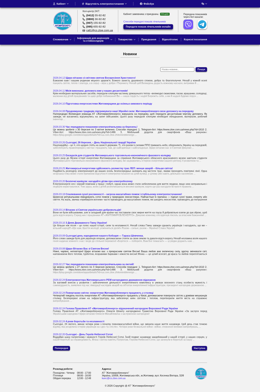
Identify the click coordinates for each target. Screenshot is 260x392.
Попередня (61, 348)
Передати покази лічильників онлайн (148, 26)
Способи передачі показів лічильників (144, 21)
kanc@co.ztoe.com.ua (113, 378)
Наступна (199, 348)
